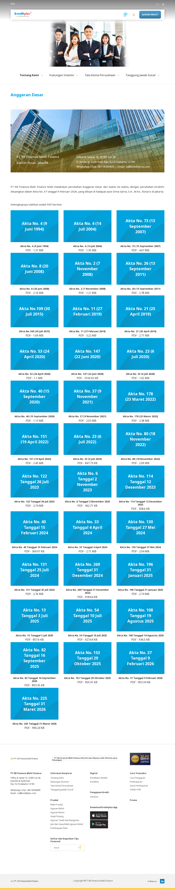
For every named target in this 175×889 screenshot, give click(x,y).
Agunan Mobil (57, 808)
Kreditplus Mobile (98, 777)
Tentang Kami (57, 777)
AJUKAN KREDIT (150, 14)
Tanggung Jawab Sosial (61, 789)
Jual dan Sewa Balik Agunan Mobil (66, 824)
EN (157, 4)
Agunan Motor (57, 812)
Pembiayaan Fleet (59, 828)
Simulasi (94, 796)
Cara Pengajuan (137, 777)
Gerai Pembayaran (139, 785)
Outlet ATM (135, 789)
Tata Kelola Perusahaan (61, 785)
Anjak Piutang (57, 816)
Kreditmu (94, 781)
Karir (13, 3)
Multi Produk (56, 804)
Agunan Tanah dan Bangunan (64, 820)
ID (163, 4)
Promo (133, 800)
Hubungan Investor (59, 781)
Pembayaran (136, 781)
